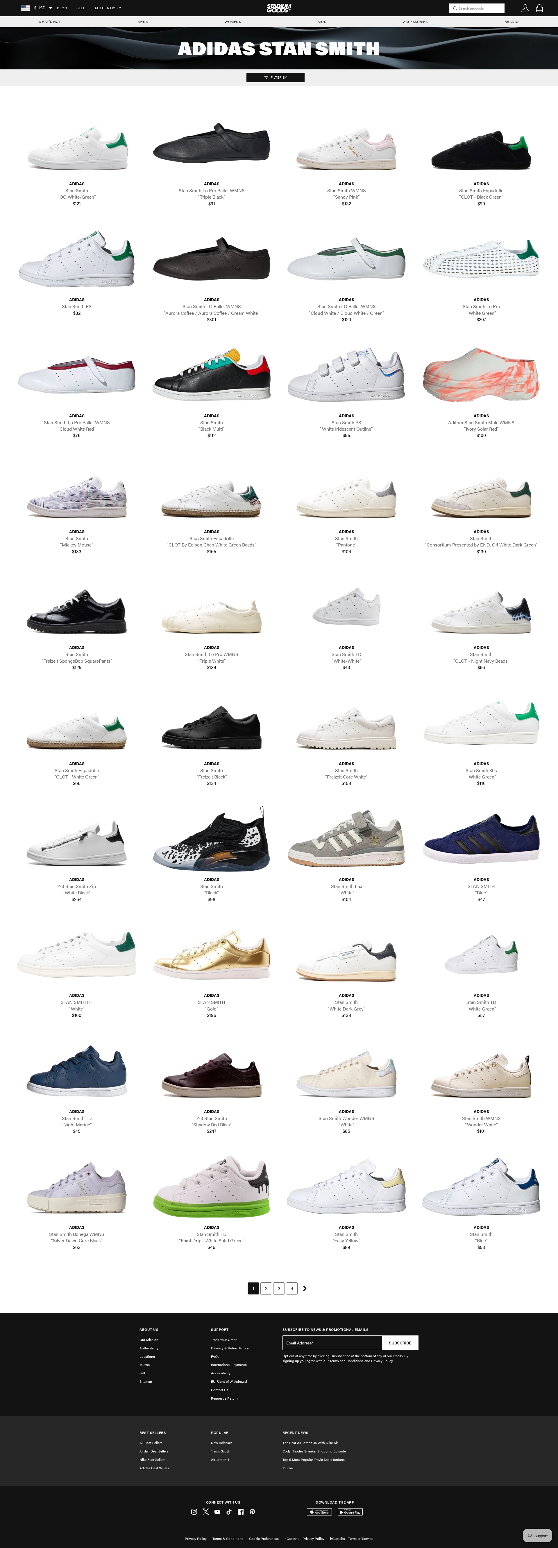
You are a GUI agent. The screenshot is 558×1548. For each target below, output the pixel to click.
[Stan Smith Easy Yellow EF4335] (346, 1186)
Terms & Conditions (227, 1538)
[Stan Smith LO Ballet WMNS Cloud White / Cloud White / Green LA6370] (346, 258)
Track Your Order (224, 1339)
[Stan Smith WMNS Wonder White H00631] (481, 1070)
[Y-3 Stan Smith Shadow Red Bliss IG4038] (211, 1070)
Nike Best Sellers (152, 1459)
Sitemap (146, 1381)
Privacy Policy (196, 1538)
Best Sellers (153, 1432)
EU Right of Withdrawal (229, 1381)
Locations (147, 1356)
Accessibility (220, 1373)
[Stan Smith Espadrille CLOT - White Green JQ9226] (77, 722)
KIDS (322, 21)
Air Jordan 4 (220, 1459)
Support (220, 1329)
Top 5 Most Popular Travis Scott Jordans (313, 1459)
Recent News (295, 1432)
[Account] (525, 8)
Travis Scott (220, 1451)
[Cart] (539, 8)
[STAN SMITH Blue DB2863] (481, 838)
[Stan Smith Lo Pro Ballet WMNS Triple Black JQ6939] (211, 143)
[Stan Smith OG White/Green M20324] (77, 143)
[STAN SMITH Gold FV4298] (211, 954)
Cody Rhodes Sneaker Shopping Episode (314, 1451)
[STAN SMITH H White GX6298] (77, 954)
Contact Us (219, 1389)
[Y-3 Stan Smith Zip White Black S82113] (77, 838)
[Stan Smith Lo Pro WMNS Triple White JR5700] (211, 606)
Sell (80, 7)
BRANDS (512, 21)
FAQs (215, 1356)
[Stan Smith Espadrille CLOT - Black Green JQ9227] (481, 143)
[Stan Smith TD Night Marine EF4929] (77, 1070)
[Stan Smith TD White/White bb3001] (346, 606)
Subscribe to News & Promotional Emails (325, 1329)
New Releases (222, 1442)
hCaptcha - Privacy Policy (304, 1538)
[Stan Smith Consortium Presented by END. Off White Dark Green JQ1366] (481, 490)
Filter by (278, 77)
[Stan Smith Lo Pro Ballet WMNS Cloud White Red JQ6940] (77, 374)
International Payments (229, 1364)
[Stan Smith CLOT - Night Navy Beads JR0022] (481, 606)
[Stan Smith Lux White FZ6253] (346, 838)
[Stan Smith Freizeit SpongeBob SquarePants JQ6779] (77, 606)
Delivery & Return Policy (230, 1348)
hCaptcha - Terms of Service (351, 1538)
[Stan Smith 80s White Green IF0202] (481, 722)
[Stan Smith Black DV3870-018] (211, 838)
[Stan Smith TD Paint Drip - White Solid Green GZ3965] (211, 1186)
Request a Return (224, 1398)
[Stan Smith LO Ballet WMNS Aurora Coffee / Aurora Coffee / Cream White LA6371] (211, 258)
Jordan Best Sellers (154, 1451)
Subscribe (400, 1343)
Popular (220, 1432)
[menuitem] (62, 8)
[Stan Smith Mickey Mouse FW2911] (77, 490)
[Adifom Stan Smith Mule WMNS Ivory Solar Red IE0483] (481, 374)
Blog (62, 7)
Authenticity (107, 7)
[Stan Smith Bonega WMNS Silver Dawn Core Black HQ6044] (77, 1186)
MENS (143, 21)
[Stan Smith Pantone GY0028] (346, 490)
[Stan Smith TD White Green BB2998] (481, 954)
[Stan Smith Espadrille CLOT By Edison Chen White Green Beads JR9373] (211, 490)
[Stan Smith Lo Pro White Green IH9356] (481, 258)
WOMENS (233, 21)
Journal (145, 1364)
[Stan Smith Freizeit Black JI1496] (211, 722)
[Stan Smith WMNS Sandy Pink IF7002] (346, 143)
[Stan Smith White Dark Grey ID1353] (346, 954)
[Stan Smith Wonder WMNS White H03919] (346, 1070)
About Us (149, 1329)
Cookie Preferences (264, 1538)
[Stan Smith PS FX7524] (77, 258)
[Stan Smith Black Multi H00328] (211, 374)
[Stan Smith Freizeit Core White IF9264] (346, 722)
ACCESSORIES (415, 21)
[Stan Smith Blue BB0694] (481, 1186)
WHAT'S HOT (49, 21)
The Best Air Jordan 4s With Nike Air (310, 1442)
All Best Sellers (151, 1442)
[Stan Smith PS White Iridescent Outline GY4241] (346, 374)
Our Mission (149, 1339)
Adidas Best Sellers (154, 1467)
